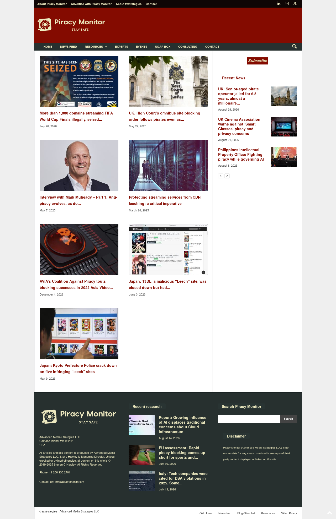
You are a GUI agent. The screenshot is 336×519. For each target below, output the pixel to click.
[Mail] (287, 4)
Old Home (206, 513)
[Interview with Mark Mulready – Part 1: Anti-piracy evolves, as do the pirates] (79, 165)
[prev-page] (220, 175)
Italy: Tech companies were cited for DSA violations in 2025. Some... (183, 478)
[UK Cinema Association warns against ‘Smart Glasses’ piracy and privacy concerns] (284, 126)
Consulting (187, 46)
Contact (151, 4)
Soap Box (162, 46)
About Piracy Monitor (52, 4)
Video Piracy (289, 513)
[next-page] (227, 175)
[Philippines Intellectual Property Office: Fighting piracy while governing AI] (284, 157)
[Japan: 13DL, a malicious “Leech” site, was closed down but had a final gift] (168, 249)
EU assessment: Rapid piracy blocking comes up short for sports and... (182, 452)
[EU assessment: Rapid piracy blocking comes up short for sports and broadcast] (142, 455)
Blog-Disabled (246, 513)
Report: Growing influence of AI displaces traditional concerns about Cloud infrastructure (182, 424)
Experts (121, 46)
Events (141, 46)
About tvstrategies (128, 4)
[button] (294, 46)
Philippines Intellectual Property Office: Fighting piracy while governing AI (241, 154)
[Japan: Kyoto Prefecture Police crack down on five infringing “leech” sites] (79, 333)
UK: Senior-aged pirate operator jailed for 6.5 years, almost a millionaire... (238, 96)
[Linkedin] (279, 4)
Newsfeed (224, 513)
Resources (94, 46)
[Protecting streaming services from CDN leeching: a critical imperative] (168, 165)
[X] (295, 4)
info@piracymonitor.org (69, 481)
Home (48, 46)
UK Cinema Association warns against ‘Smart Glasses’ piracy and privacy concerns (239, 126)
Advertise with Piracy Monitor (91, 4)
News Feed (68, 46)
